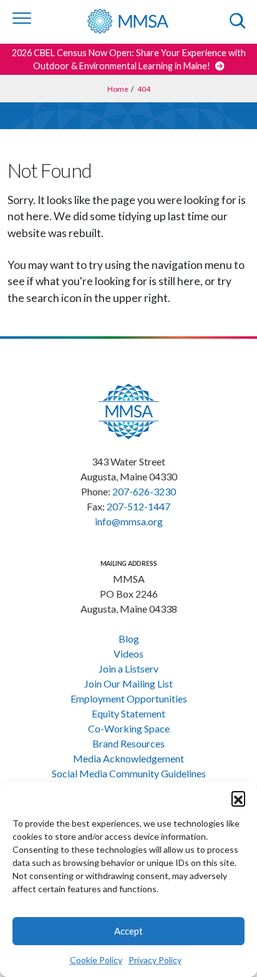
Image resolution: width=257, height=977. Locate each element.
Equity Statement (128, 713)
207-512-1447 (138, 506)
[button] (238, 798)
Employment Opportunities (128, 698)
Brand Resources (128, 743)
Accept (128, 930)
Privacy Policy (155, 960)
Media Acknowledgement (128, 758)
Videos (128, 653)
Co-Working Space (129, 728)
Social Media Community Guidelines (129, 773)
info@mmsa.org (129, 521)
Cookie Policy (96, 960)
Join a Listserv (128, 668)
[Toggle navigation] (22, 18)
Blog (129, 638)
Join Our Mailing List (128, 683)
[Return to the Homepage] (137, 21)
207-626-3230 (144, 491)
